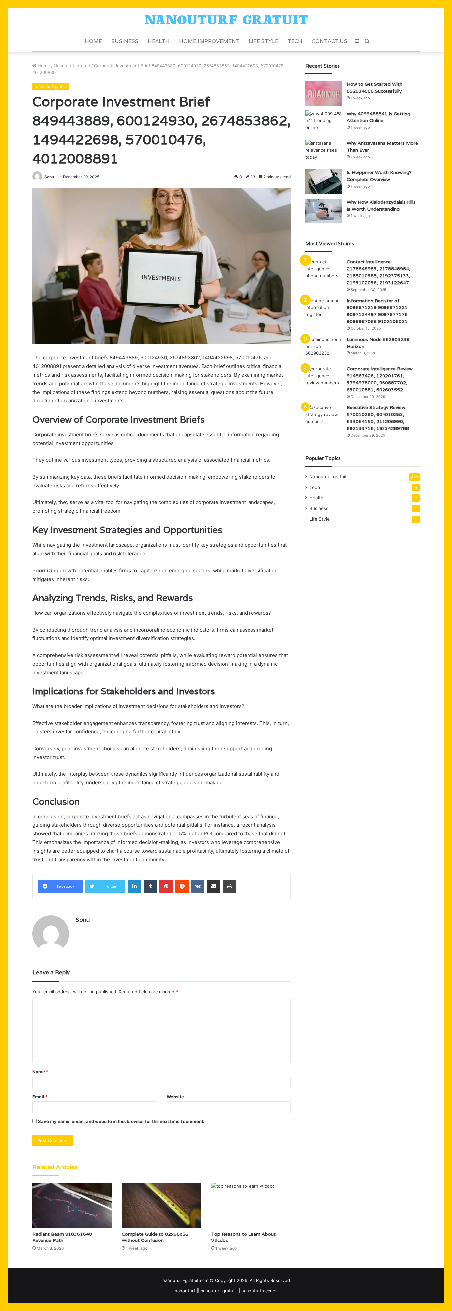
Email (40, 1096)
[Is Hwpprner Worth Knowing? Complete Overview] (323, 181)
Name (40, 1071)
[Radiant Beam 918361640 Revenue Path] (72, 1205)
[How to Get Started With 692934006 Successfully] (323, 93)
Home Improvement (209, 41)
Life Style (263, 41)
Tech (295, 41)
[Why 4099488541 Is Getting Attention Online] (323, 122)
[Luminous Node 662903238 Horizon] (323, 348)
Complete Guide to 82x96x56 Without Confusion (155, 1237)
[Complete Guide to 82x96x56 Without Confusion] (161, 1205)
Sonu (49, 176)
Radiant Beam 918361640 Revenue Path (62, 1237)
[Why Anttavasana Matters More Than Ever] (323, 152)
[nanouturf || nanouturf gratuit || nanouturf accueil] (226, 19)
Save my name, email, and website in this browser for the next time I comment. (121, 1121)
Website (175, 1096)
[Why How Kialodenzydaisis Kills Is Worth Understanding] (323, 211)
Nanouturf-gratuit (72, 65)
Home (93, 41)
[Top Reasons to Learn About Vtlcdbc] (251, 1205)
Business (124, 41)
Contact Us (329, 41)
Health (159, 41)
